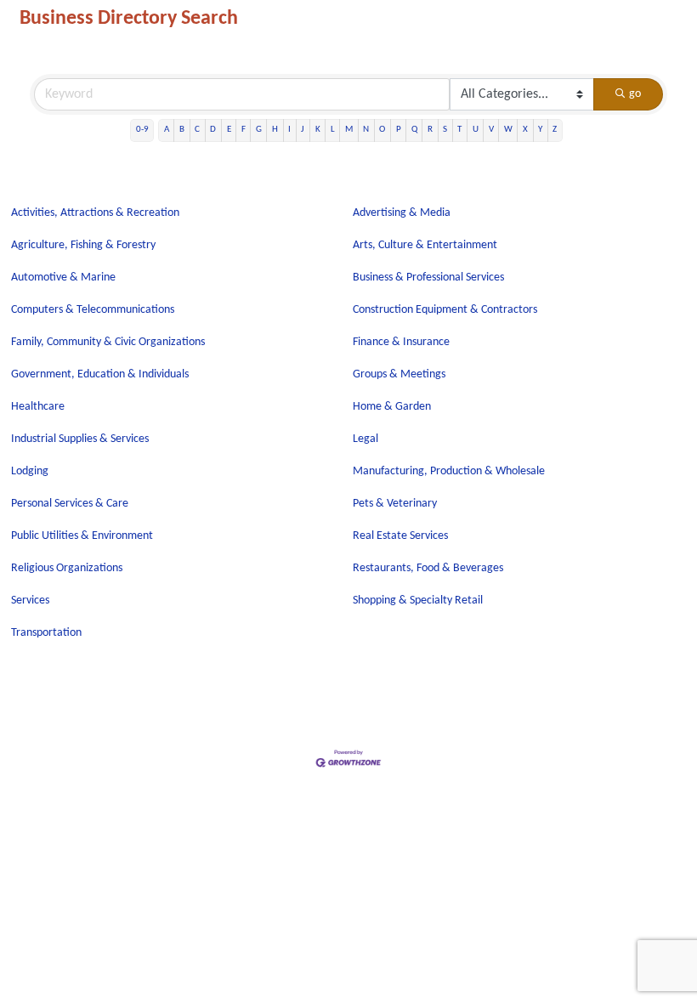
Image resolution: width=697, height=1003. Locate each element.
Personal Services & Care (69, 503)
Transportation (46, 632)
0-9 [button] (142, 129)
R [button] (430, 129)
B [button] (181, 129)
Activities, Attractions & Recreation (95, 213)
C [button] (197, 129)
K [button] (317, 129)
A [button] (166, 129)
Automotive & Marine (63, 277)
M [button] (349, 129)
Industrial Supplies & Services (80, 439)
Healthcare (38, 406)
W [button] (508, 129)
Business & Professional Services (428, 277)
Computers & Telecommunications (92, 309)
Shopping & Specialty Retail (418, 600)
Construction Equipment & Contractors (445, 309)
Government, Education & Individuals (100, 374)
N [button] (366, 129)
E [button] (229, 129)
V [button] (491, 129)
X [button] (525, 129)
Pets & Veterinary (395, 503)
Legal (365, 439)
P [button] (398, 129)
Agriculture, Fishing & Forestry (83, 245)
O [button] (382, 129)
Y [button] (540, 129)
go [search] (635, 94)
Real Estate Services (400, 536)
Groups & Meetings (399, 374)
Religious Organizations (66, 568)
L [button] (333, 129)
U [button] (476, 129)
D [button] (213, 129)
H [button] (275, 129)
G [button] (259, 129)
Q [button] (414, 129)
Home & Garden (392, 406)
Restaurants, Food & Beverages (428, 568)
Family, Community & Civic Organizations (108, 342)
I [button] (289, 129)
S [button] (445, 129)
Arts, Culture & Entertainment (425, 245)
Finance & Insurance (401, 342)
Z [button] (554, 129)
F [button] (243, 129)
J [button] (302, 129)
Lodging (29, 471)
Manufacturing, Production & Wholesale (449, 471)
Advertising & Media (401, 213)
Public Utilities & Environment (82, 536)
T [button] (459, 129)
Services (30, 600)
